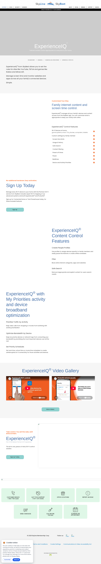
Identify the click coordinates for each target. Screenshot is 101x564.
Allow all (16, 559)
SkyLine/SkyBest (31, 60)
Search (97, 7)
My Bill (76, 7)
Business (24, 7)
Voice (10, 7)
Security (17, 7)
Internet (4, 7)
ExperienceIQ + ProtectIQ (67, 60)
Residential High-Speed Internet (52, 60)
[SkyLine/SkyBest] (50, 3)
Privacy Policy (16, 556)
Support (90, 7)
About (70, 7)
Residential (40, 60)
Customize (7, 559)
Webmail (83, 7)
